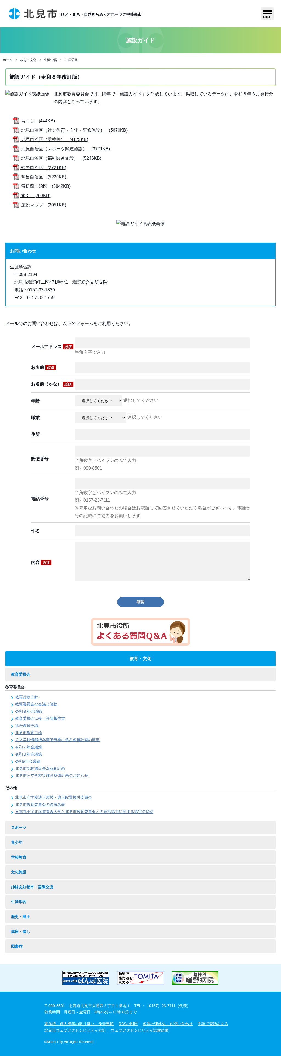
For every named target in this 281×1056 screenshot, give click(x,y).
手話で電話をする (213, 1024)
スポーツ (18, 827)
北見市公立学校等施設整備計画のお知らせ (51, 775)
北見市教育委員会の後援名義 (40, 804)
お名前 (42, 367)
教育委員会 (20, 674)
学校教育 (18, 857)
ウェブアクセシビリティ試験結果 (139, 1030)
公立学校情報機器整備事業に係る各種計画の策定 (57, 740)
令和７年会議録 (28, 747)
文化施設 (18, 872)
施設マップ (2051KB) (43, 205)
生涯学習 (50, 60)
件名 (35, 530)
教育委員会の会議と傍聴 (36, 704)
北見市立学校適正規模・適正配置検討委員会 (53, 797)
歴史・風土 (20, 916)
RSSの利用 (128, 1024)
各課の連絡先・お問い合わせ (168, 1024)
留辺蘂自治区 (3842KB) (45, 186)
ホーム (8, 60)
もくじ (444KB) (37, 120)
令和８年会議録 (28, 711)
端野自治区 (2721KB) (43, 167)
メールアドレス (51, 346)
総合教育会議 (26, 725)
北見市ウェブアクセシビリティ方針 (75, 1030)
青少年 (17, 842)
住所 (35, 434)
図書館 (17, 946)
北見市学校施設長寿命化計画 (40, 768)
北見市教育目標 (28, 732)
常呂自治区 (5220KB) (43, 177)
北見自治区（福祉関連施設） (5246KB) (60, 158)
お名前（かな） (51, 384)
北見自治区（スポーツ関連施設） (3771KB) (65, 149)
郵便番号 (40, 458)
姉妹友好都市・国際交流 (32, 887)
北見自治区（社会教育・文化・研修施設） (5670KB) (74, 130)
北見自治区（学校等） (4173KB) (54, 139)
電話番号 (40, 498)
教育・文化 (28, 60)
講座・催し (20, 931)
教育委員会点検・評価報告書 (40, 718)
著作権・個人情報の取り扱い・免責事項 (79, 1024)
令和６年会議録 (28, 754)
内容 (40, 562)
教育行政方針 (26, 697)
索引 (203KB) (35, 195)
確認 (140, 602)
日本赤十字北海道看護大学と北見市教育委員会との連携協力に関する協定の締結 (84, 811)
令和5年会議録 (27, 761)
